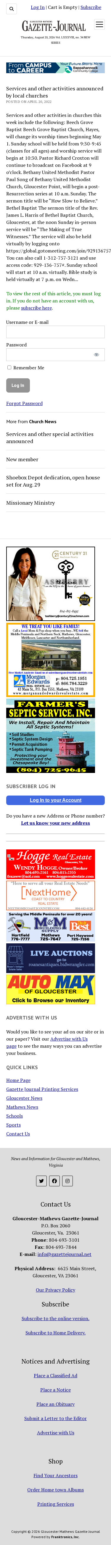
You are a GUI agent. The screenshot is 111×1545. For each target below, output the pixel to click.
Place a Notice (55, 1389)
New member (22, 459)
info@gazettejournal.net (64, 1254)
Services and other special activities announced (50, 437)
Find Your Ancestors (55, 1475)
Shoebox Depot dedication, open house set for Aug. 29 (53, 481)
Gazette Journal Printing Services (42, 1089)
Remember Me (28, 367)
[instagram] (67, 1181)
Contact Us (18, 1133)
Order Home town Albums (55, 1489)
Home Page (18, 1080)
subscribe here (36, 308)
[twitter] (41, 1181)
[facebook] (54, 1181)
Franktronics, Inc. (65, 1537)
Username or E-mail (27, 322)
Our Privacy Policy (55, 1290)
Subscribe (91, 7)
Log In (38, 7)
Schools (14, 1116)
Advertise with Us (55, 1432)
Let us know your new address (55, 823)
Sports (13, 1125)
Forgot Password (24, 403)
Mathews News (22, 1107)
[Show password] (96, 354)
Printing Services (55, 1504)
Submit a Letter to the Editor (55, 1418)
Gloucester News (24, 1098)
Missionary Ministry (30, 502)
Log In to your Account (55, 800)
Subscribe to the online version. (55, 1318)
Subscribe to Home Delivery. (55, 1332)
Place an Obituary (55, 1404)
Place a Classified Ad (55, 1375)
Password (16, 344)
